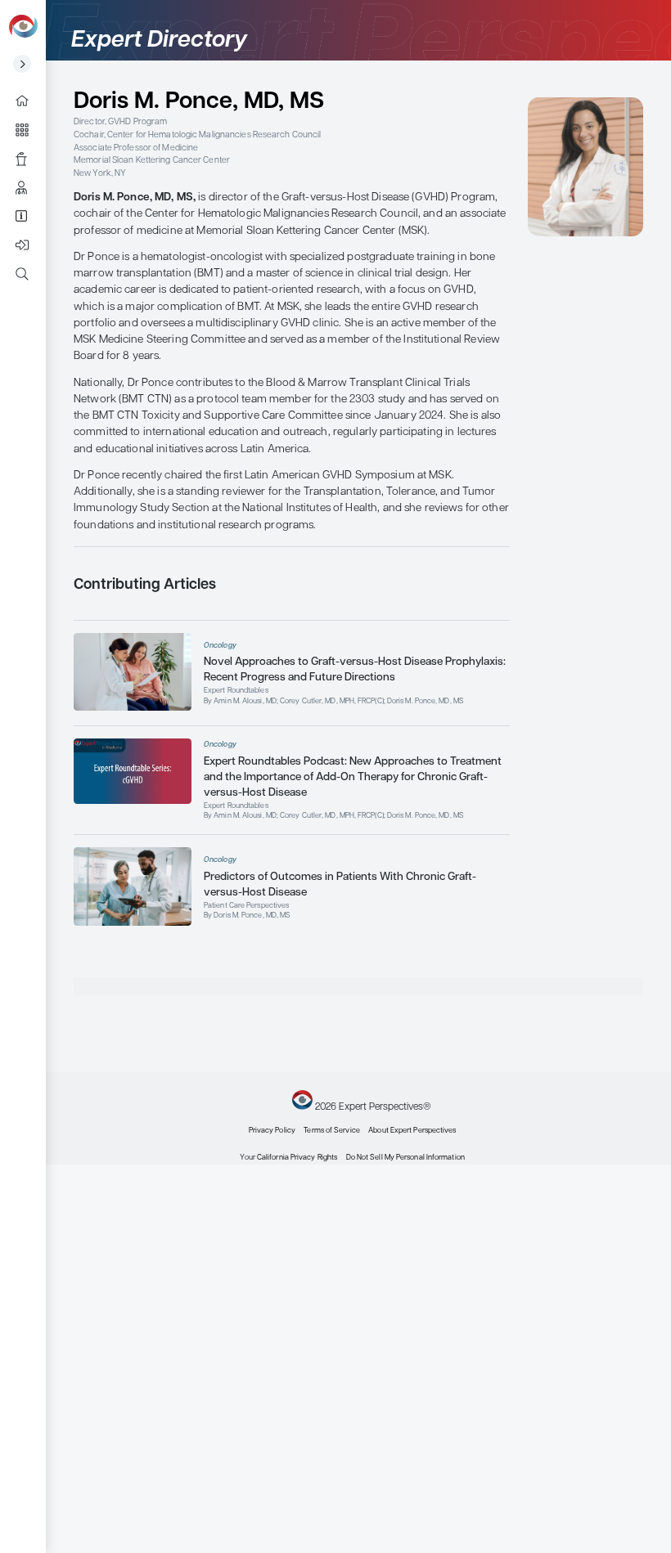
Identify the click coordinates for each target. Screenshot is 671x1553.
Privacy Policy (272, 1130)
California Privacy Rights (297, 1157)
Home (28, 101)
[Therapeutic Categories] (28, 129)
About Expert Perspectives (28, 216)
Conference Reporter (28, 158)
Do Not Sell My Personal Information (405, 1157)
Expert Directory (28, 187)
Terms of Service (331, 1130)
